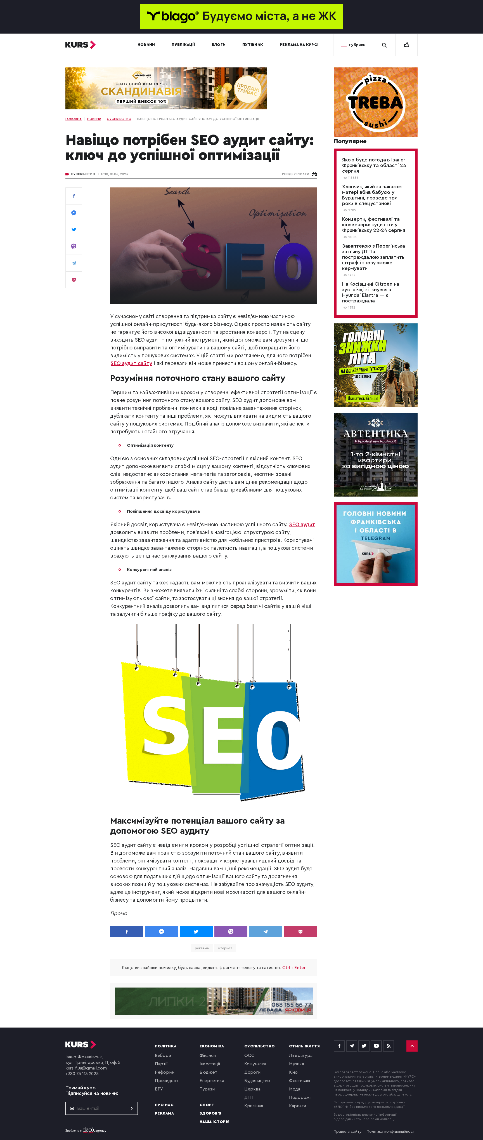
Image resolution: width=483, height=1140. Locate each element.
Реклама (164, 1113)
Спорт (207, 1105)
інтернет (225, 948)
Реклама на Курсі (299, 45)
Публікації (183, 45)
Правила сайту (348, 1132)
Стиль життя (304, 1046)
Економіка (212, 1046)
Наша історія (214, 1122)
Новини (146, 45)
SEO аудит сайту (131, 363)
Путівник (252, 45)
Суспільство (83, 174)
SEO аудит (302, 524)
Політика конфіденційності (391, 1132)
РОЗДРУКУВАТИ (295, 174)
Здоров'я (210, 1113)
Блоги (219, 45)
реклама (202, 948)
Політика (165, 1046)
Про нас (164, 1105)
